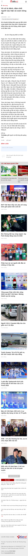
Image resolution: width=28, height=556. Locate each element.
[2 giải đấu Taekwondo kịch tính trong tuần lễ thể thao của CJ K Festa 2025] (14, 370)
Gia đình (3, 472)
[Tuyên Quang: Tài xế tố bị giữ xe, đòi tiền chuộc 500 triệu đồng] (14, 341)
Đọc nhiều (7, 480)
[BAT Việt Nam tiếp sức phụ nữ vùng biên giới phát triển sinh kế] (14, 193)
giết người (8, 140)
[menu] (1, 1)
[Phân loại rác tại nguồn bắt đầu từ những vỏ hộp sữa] (14, 252)
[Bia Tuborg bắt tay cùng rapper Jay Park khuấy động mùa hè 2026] (14, 222)
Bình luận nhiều (20, 480)
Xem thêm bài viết (14, 476)
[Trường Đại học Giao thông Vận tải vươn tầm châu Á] (9, 170)
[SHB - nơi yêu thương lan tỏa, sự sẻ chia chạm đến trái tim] (14, 427)
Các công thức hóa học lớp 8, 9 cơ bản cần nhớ (13, 514)
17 (14, 484)
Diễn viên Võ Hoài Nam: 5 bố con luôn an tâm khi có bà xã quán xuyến (12, 468)
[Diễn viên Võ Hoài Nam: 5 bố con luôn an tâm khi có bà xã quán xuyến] (14, 455)
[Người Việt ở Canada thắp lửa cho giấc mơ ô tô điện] (14, 312)
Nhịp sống (4, 209)
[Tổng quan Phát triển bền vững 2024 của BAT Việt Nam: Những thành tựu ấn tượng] (14, 281)
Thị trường (4, 327)
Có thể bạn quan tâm (9, 163)
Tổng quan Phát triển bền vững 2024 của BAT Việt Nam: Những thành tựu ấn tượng (12, 294)
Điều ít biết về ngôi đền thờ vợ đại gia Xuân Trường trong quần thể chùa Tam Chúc (12, 520)
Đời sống (5, 5)
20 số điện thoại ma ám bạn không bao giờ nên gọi (14, 505)
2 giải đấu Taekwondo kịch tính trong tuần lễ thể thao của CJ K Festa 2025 (12, 383)
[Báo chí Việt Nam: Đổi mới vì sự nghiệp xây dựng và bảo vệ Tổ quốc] (14, 400)
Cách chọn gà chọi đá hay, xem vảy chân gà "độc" (13, 509)
